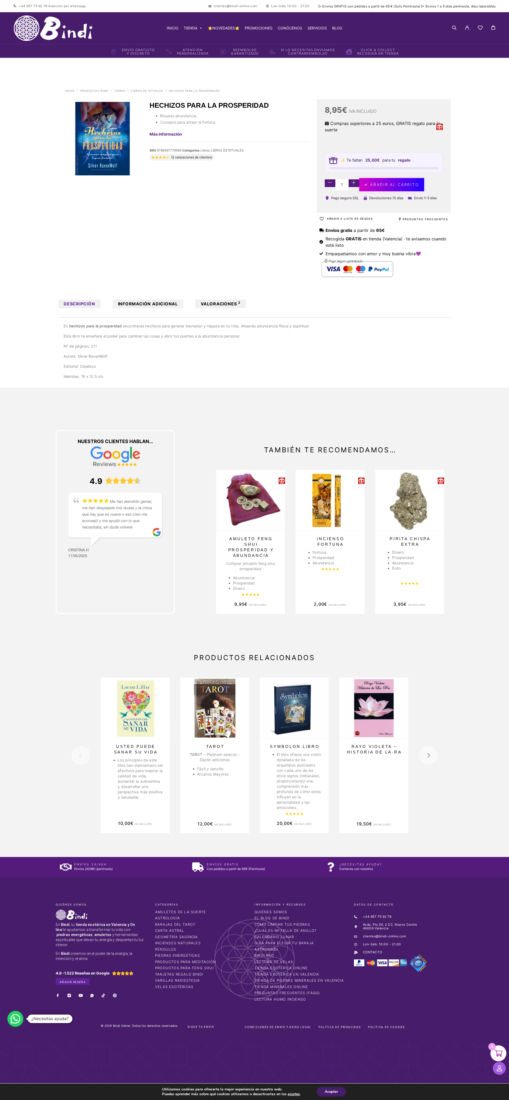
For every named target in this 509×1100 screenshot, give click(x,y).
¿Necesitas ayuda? (360, 864)
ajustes (294, 1094)
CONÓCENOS (290, 28)
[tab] (79, 304)
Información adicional (148, 303)
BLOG (337, 28)
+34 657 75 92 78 (33, 6)
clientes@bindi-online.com (235, 6)
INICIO (172, 28)
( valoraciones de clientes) (191, 157)
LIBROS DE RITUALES (147, 90)
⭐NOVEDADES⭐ (223, 28)
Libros (119, 90)
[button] (15, 1019)
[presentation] (81, 755)
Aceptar (331, 1091)
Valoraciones (220, 303)
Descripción (79, 303)
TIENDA (190, 28)
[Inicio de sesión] (467, 28)
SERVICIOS (317, 28)
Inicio (70, 90)
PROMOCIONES (259, 28)
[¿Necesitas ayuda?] (330, 867)
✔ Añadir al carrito (392, 184)
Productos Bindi (94, 90)
